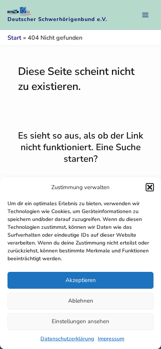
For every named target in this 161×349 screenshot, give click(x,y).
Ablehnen (80, 300)
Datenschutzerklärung (67, 338)
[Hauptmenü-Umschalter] (145, 15)
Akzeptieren (81, 280)
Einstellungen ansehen (80, 321)
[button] (150, 187)
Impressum (111, 338)
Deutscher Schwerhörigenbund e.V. (57, 19)
